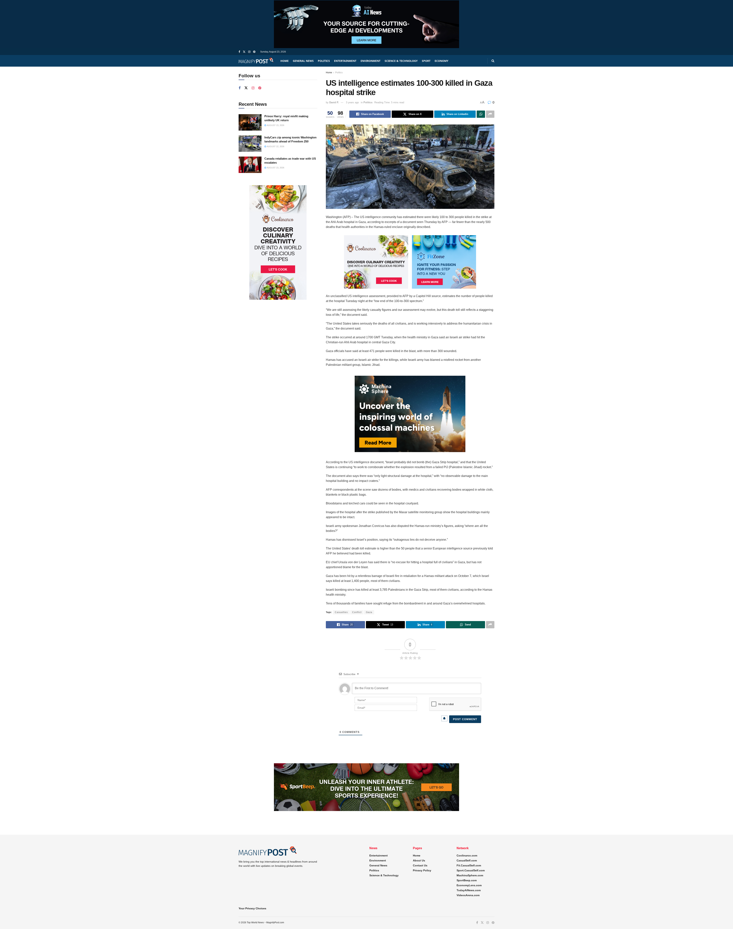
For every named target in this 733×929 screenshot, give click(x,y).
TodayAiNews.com (469, 890)
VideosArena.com (468, 895)
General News (303, 61)
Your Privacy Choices (252, 908)
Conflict (357, 612)
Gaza (369, 612)
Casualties (341, 612)
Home (284, 61)
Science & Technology (401, 61)
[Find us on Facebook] (239, 51)
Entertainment (345, 61)
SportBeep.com (467, 880)
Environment (370, 61)
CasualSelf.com (467, 860)
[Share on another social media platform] (490, 114)
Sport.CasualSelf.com (471, 870)
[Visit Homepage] (256, 60)
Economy (441, 61)
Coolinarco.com (467, 855)
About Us (419, 860)
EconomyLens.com (469, 885)
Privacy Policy (422, 870)
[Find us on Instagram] (249, 51)
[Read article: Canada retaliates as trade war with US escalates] (250, 165)
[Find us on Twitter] (244, 51)
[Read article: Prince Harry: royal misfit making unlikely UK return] (250, 122)
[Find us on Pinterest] (254, 51)
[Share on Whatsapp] (481, 114)
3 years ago (352, 102)
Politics (324, 61)
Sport (426, 61)
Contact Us (420, 865)
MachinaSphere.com (470, 875)
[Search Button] (493, 61)
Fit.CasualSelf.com (469, 865)
